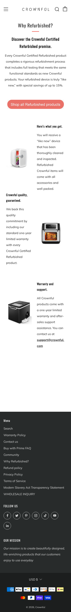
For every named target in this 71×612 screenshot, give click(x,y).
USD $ (33, 579)
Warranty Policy (15, 435)
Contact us (11, 442)
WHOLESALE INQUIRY (19, 494)
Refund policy (13, 468)
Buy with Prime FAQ (17, 448)
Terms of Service (15, 481)
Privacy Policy (13, 474)
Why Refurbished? (16, 461)
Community (11, 455)
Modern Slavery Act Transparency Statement (34, 487)
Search (8, 428)
